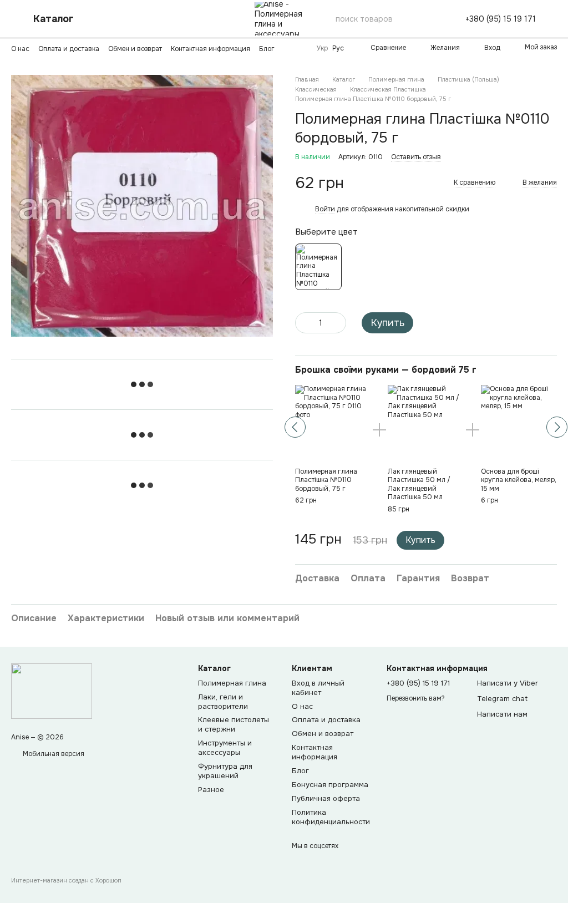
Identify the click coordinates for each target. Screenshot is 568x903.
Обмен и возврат (135, 48)
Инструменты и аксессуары (225, 747)
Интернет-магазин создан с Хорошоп (66, 880)
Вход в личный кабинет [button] (318, 687)
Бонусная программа (330, 784)
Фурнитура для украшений (225, 771)
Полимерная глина (232, 683)
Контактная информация (210, 48)
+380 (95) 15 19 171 (500, 19)
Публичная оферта (326, 798)
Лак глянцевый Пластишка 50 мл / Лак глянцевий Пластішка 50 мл (419, 484)
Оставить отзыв (416, 157)
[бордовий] (318, 266)
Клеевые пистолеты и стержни (233, 724)
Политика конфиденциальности (331, 817)
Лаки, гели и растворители (223, 701)
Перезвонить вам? (416, 698)
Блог (267, 48)
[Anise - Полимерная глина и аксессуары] (51, 690)
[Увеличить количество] (338, 323)
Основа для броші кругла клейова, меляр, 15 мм (518, 480)
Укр (322, 48)
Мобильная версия (52, 753)
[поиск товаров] (432, 19)
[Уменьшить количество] (303, 323)
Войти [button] (325, 209)
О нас (20, 48)
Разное (211, 789)
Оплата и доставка (68, 48)
